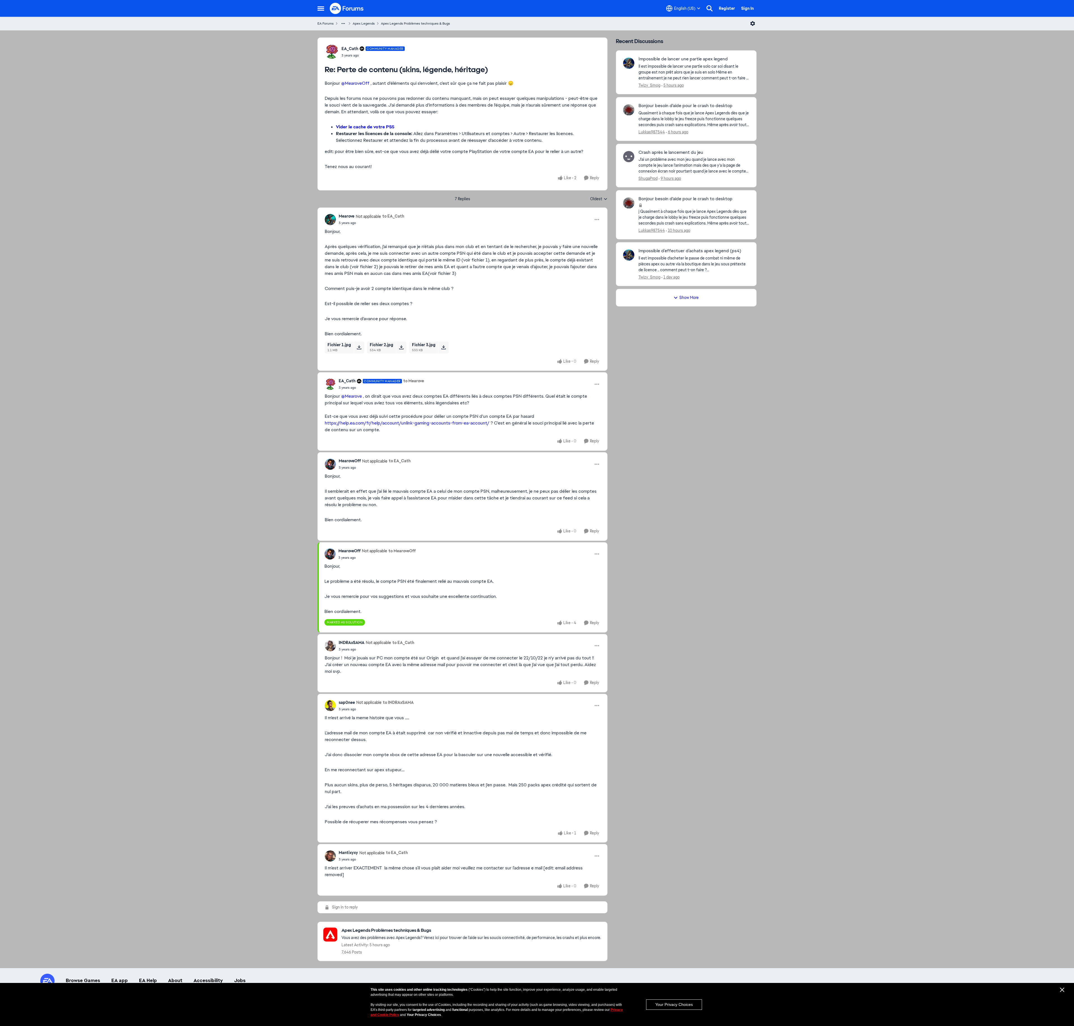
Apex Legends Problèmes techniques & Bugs (415, 23)
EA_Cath (349, 48)
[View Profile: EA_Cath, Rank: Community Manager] (332, 52)
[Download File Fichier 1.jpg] (359, 347)
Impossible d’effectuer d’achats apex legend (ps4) (690, 251)
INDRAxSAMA (351, 642)
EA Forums (325, 23)
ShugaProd (648, 178)
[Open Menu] (753, 23)
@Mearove (351, 396)
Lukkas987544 (652, 132)
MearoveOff (350, 460)
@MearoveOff (355, 83)
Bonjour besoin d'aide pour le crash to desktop (686, 106)
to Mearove (413, 380)
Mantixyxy (348, 852)
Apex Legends (364, 23)
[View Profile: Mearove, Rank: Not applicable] (330, 219)
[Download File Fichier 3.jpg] (443, 347)
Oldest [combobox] (598, 199)
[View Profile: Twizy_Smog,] (628, 63)
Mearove (346, 216)
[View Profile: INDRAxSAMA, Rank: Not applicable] (330, 645)
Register (727, 8)
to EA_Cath (393, 216)
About (175, 980)
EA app (119, 980)
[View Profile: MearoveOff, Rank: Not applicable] (330, 464)
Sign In (747, 8)
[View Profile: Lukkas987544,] (628, 109)
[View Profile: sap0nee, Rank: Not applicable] (330, 705)
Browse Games (83, 980)
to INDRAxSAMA (398, 702)
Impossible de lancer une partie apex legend (683, 59)
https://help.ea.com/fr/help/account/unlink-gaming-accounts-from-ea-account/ (407, 423)
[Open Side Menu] (321, 8)
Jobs (240, 980)
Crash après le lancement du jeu (671, 152)
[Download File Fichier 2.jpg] (401, 347)
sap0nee (347, 702)
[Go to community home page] (347, 8)
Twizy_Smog (649, 85)
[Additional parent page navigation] (343, 23)
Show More (689, 297)
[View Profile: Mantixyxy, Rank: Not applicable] (330, 856)
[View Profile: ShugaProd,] (628, 156)
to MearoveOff (402, 550)
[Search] (709, 8)
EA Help (148, 980)
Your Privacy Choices (674, 1004)
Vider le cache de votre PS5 (365, 127)
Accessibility (208, 980)
